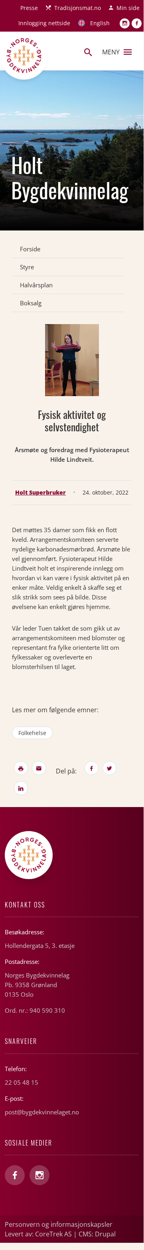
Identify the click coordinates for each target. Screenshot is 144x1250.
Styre (27, 267)
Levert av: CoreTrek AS (38, 1234)
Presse (29, 8)
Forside (30, 249)
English (100, 23)
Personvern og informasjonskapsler (58, 1224)
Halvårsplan (36, 285)
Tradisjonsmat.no (77, 8)
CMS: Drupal (97, 1234)
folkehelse (32, 733)
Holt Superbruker (40, 492)
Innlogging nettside (44, 23)
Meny (111, 52)
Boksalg (30, 303)
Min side (128, 8)
